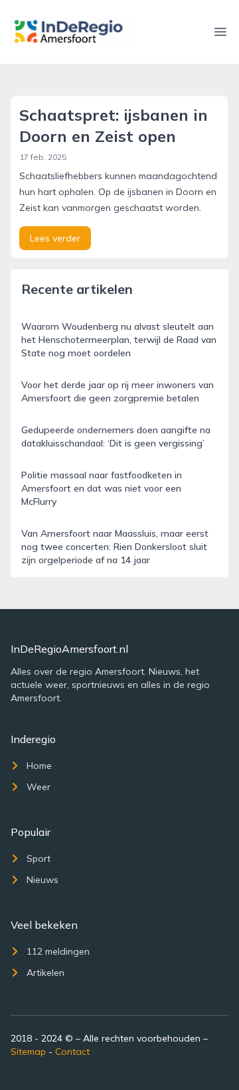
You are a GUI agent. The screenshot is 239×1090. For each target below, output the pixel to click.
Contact (72, 1051)
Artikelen (45, 973)
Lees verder (55, 238)
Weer (38, 787)
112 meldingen (58, 951)
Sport (38, 858)
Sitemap (28, 1051)
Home (39, 766)
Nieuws (42, 880)
